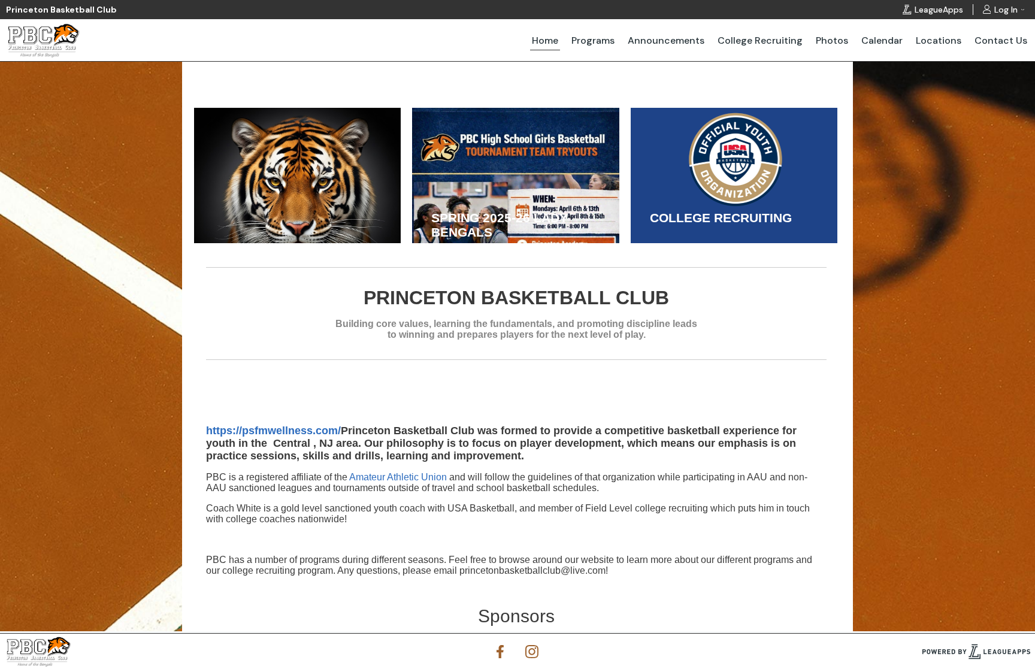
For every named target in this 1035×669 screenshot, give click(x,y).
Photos (832, 40)
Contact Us (1001, 40)
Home (545, 40)
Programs (593, 40)
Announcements (666, 40)
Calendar (882, 40)
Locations (938, 40)
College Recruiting (760, 40)
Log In (1006, 9)
